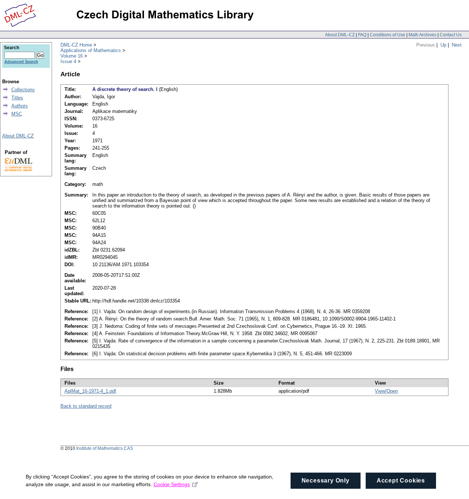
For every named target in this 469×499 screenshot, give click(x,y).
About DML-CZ (340, 34)
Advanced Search (21, 61)
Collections (23, 89)
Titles (17, 97)
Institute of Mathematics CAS (104, 448)
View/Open (386, 391)
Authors (19, 106)
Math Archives (422, 34)
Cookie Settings (172, 484)
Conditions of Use (387, 34)
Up (443, 45)
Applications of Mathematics (90, 50)
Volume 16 (71, 56)
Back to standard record (85, 406)
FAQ (362, 34)
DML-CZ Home (76, 45)
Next (457, 45)
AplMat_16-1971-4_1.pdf (90, 391)
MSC (16, 114)
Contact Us (451, 34)
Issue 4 (68, 61)
